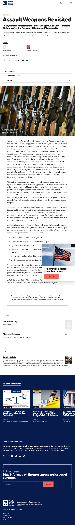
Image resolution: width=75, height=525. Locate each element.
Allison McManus (23, 421)
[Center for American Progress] (5, 3)
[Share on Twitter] (4, 60)
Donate (63, 3)
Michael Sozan (37, 421)
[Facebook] (8, 456)
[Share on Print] (27, 60)
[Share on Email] (23, 60)
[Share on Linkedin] (14, 60)
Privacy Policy (6, 515)
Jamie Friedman (7, 421)
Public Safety (9, 357)
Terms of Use (6, 513)
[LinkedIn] (19, 456)
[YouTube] (11, 456)
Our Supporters (7, 519)
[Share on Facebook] (9, 60)
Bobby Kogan (14, 421)
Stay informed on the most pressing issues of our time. (35, 474)
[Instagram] (15, 456)
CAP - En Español (7, 517)
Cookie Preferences (8, 522)
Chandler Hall (66, 421)
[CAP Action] (9, 503)
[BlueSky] (23, 456)
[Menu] (70, 3)
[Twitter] (4, 456)
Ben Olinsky (44, 421)
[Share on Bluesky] (18, 60)
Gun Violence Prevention (10, 55)
